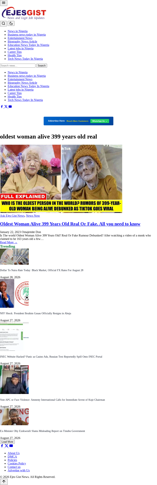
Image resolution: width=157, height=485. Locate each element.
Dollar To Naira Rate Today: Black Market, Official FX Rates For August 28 (41, 270)
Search (42, 65)
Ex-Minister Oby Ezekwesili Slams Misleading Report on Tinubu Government (42, 431)
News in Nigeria (18, 31)
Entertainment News (20, 38)
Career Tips (15, 51)
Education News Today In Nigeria (28, 45)
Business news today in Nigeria (27, 34)
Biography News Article (22, 41)
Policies (12, 460)
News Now (33, 215)
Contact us (14, 467)
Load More (7, 441)
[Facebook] (2, 107)
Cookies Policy (17, 463)
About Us (14, 453)
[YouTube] (10, 107)
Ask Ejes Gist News (12, 215)
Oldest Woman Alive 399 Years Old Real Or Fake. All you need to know (70, 223)
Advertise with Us (19, 470)
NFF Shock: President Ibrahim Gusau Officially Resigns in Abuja (35, 313)
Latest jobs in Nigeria (21, 48)
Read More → (8, 242)
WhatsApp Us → (99, 121)
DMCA (12, 456)
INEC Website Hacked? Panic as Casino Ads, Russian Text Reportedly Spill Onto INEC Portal (51, 356)
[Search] (3, 23)
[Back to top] (4, 482)
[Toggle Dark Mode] (11, 23)
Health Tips (15, 55)
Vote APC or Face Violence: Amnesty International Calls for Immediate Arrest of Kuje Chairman (52, 399)
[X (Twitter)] (6, 107)
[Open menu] (3, 3)
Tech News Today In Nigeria (25, 58)
